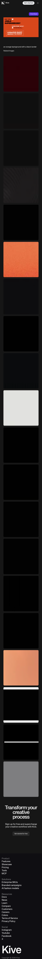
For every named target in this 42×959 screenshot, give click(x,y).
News (4, 900)
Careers (5, 912)
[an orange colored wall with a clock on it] (21, 667)
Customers (7, 909)
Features (6, 861)
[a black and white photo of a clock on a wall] (21, 111)
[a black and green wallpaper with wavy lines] (21, 185)
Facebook (6, 936)
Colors (5, 915)
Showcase (7, 864)
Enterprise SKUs (10, 882)
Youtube (6, 933)
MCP (4, 873)
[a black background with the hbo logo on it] (21, 556)
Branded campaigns (11, 885)
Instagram (7, 930)
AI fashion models (10, 888)
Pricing (5, 867)
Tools (4, 870)
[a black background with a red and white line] (21, 742)
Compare (6, 906)
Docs (4, 897)
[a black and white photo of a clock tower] (21, 148)
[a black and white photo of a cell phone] (21, 445)
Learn (4, 903)
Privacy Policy (8, 921)
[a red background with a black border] (21, 74)
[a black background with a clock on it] (21, 222)
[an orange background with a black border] (21, 259)
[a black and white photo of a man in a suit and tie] (21, 333)
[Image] (21, 408)
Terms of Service (10, 918)
